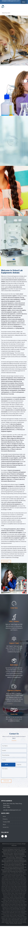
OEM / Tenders (14, 621)
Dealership (14, 714)
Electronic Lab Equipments (8, 860)
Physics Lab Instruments (16, 865)
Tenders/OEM (6, 821)
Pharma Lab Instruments (19, 853)
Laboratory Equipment (8, 854)
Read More (5, 561)
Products (5, 819)
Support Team (14, 643)
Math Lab (17, 856)
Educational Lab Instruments (16, 871)
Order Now (14, 608)
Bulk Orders (14, 665)
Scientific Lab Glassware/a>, (14, 867)
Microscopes (12, 857)
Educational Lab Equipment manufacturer (11, 849)
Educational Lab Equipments (15, 864)
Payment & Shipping (14, 690)
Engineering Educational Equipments (16, 858)
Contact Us (5, 827)
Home (4, 816)
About (23, 2)
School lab (11, 856)
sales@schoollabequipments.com (12, 810)
